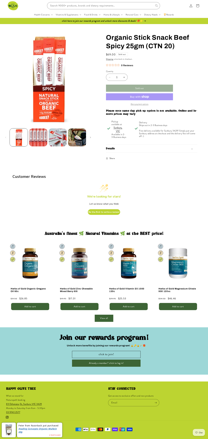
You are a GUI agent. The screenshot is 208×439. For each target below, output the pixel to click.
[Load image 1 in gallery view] (19, 137)
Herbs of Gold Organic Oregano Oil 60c (28, 289)
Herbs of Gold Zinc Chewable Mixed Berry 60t (76, 289)
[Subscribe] (155, 402)
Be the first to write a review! (104, 212)
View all (104, 318)
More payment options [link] (139, 104)
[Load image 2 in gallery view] (38, 137)
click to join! (106, 354)
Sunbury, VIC (118, 129)
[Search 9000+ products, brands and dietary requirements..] (156, 5)
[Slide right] (90, 137)
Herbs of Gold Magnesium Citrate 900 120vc (177, 289)
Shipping (109, 59)
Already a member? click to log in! (106, 363)
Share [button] (112, 158)
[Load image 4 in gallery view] (77, 137)
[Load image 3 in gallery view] (58, 137)
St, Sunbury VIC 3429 (31, 404)
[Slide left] (5, 137)
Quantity (109, 71)
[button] (43, 14)
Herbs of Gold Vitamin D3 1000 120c (126, 289)
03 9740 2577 (13, 412)
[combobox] (103, 5)
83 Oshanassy (12, 404)
